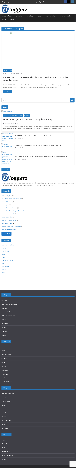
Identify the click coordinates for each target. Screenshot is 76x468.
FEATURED (4, 331)
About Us (4, 444)
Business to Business (8, 312)
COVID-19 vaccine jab (8, 316)
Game (3, 362)
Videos (3, 269)
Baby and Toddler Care (8, 220)
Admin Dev (20, 73)
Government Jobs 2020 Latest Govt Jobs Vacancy (27, 119)
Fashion (3, 327)
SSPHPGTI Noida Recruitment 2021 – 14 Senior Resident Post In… (35, 136)
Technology (29, 16)
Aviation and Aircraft (7, 214)
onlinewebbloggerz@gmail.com (37, 2)
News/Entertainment (7, 260)
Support (4, 459)
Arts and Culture (51, 16)
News (4, 20)
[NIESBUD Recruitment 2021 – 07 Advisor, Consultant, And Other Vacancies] (7, 146)
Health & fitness (7, 16)
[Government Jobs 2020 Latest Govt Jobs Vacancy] (38, 111)
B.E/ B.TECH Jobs (8, 70)
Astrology (4, 205)
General (3, 366)
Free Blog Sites (6, 354)
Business (39, 16)
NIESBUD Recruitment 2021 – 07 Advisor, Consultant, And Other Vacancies (38, 145)
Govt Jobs (26, 115)
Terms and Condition (8, 455)
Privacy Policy (5, 451)
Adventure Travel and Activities (11, 199)
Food (3, 351)
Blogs (3, 448)
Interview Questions (7, 245)
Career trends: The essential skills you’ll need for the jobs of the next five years (35, 79)
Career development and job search (13, 115)
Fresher (3, 248)
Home (3, 440)
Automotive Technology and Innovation (13, 211)
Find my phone (6, 347)
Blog (3, 2)
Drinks (3, 320)
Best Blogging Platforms (8, 229)
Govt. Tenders (5, 374)
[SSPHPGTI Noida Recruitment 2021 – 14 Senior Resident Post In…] (7, 137)
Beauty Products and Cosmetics (11, 226)
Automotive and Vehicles (9, 208)
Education (19, 16)
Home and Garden (65, 16)
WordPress (4, 272)
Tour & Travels (5, 266)
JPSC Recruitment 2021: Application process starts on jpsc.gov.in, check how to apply (41, 156)
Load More (6, 234)
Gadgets (4, 358)
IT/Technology (5, 251)
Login (8, 2)
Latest (3, 254)
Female (3, 335)
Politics (3, 263)
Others (12, 20)
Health (3, 378)
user (18, 123)
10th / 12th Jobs (6, 196)
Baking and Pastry (7, 223)
